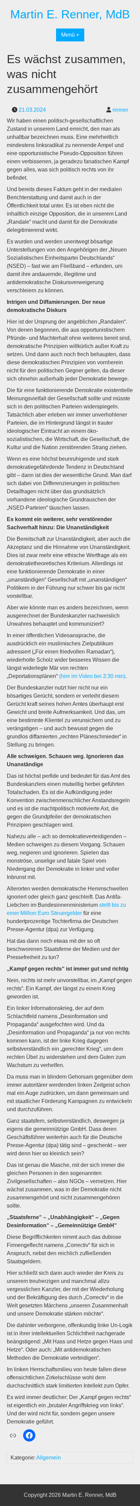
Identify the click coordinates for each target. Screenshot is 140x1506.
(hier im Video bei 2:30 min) (92, 676)
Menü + (70, 35)
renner (120, 110)
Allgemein (48, 1458)
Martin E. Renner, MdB (70, 14)
